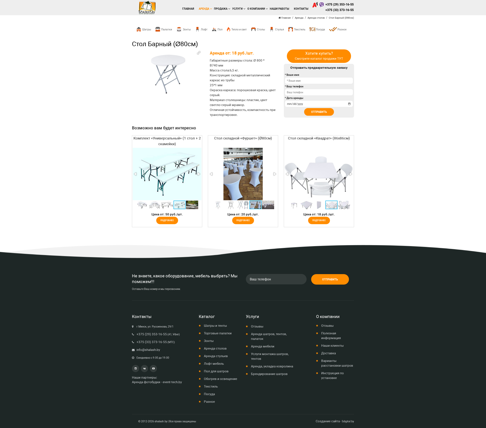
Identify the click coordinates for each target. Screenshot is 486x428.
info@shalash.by (148, 350)
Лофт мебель (214, 364)
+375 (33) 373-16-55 (339, 10)
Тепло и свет (239, 29)
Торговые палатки (218, 333)
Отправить (319, 111)
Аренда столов (215, 348)
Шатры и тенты (215, 326)
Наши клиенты (332, 345)
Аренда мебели (262, 346)
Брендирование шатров (269, 374)
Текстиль (299, 29)
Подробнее (167, 220)
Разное (341, 29)
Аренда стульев (216, 356)
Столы (260, 29)
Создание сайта (328, 421)
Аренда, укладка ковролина (272, 366)
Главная (188, 8)
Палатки (166, 29)
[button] (199, 53)
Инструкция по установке (332, 375)
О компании (256, 8)
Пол (219, 29)
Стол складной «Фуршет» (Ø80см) (243, 138)
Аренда (204, 8)
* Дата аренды (294, 98)
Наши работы (279, 8)
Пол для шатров (216, 371)
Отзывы (257, 326)
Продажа (220, 8)
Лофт (203, 29)
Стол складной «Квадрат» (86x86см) (319, 138)
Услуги (237, 8)
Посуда (320, 29)
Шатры (146, 29)
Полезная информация (331, 335)
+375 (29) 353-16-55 (339, 4)
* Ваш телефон (294, 86)
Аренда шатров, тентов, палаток (269, 336)
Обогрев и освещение (220, 379)
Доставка (328, 353)
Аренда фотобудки (146, 382)
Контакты (301, 8)
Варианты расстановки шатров (337, 363)
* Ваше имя (292, 74)
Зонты (186, 29)
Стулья (279, 29)
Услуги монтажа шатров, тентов (270, 356)
